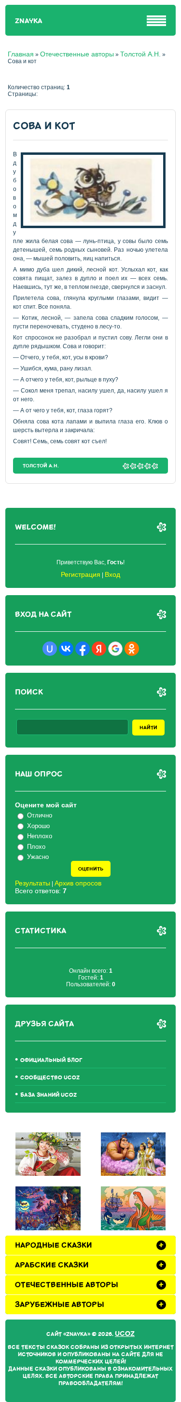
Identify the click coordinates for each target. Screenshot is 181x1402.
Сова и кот (44, 126)
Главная (21, 54)
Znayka (28, 21)
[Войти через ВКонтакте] (66, 648)
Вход (112, 574)
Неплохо (39, 836)
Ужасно (38, 856)
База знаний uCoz (48, 1095)
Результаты (32, 883)
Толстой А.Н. (140, 54)
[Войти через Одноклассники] (132, 648)
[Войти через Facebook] (82, 648)
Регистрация (80, 574)
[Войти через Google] (115, 648)
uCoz (125, 1333)
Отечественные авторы (77, 54)
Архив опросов (78, 883)
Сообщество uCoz (50, 1077)
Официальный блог (51, 1060)
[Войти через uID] (49, 648)
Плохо (36, 846)
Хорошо (38, 826)
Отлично (39, 815)
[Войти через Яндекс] (99, 648)
